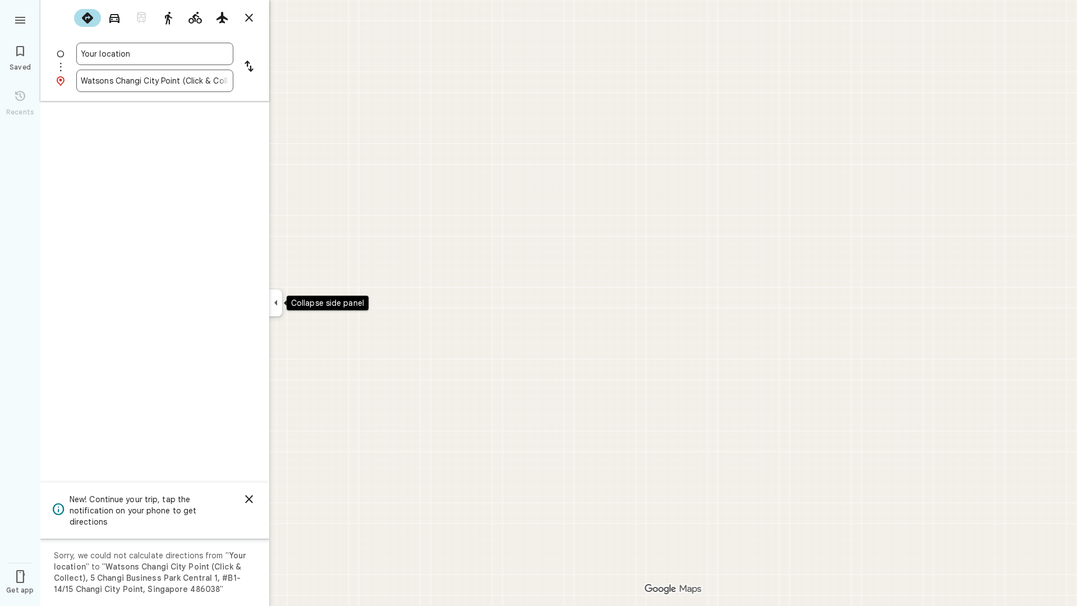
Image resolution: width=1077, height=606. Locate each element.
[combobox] (155, 54)
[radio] (87, 18)
